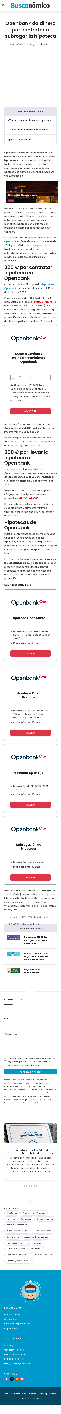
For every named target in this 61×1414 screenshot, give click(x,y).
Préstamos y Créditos (34, 1213)
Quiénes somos (12, 1314)
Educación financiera (18, 1243)
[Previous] (8, 1153)
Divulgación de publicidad (17, 1363)
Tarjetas (11, 1219)
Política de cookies (13, 1359)
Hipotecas (46, 44)
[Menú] (55, 5)
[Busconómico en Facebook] (6, 1379)
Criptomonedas (45, 1219)
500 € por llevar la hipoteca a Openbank (28, 129)
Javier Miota (33, 924)
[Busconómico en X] (11, 1379)
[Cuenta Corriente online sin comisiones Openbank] (28, 338)
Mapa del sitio (11, 1328)
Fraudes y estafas (16, 1248)
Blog (32, 44)
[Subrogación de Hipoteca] (28, 829)
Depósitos (26, 1219)
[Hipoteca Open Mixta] (28, 602)
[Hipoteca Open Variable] (28, 677)
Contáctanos (10, 1319)
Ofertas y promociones (19, 1260)
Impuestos (36, 1248)
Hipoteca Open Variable (28, 695)
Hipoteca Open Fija (28, 773)
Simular (30, 653)
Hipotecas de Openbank (19, 139)
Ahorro (38, 1243)
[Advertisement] (30, 76)
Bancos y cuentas (43, 1230)
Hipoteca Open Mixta (28, 618)
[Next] (52, 1153)
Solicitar (30, 411)
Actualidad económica (36, 1237)
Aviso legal (9, 1345)
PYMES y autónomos (41, 1254)
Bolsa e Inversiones (17, 1224)
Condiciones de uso (14, 1349)
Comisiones (13, 1237)
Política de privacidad (15, 1354)
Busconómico (17, 44)
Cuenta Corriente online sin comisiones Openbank (28, 358)
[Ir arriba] (54, 1409)
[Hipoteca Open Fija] (28, 757)
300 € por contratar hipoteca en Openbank (29, 120)
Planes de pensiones (18, 1230)
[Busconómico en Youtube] (22, 1379)
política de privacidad (29, 1103)
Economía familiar (16, 1254)
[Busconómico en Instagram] (16, 1379)
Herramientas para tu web (17, 1323)
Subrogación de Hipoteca (28, 846)
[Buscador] (3, 5)
